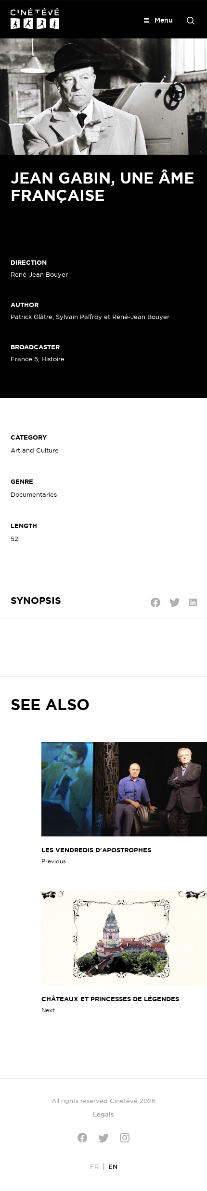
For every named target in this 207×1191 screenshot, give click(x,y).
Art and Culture (35, 450)
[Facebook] (82, 1137)
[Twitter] (103, 1137)
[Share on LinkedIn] (193, 602)
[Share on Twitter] (175, 602)
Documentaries (34, 494)
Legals (103, 1114)
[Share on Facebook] (155, 602)
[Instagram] (124, 1137)
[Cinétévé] (35, 18)
